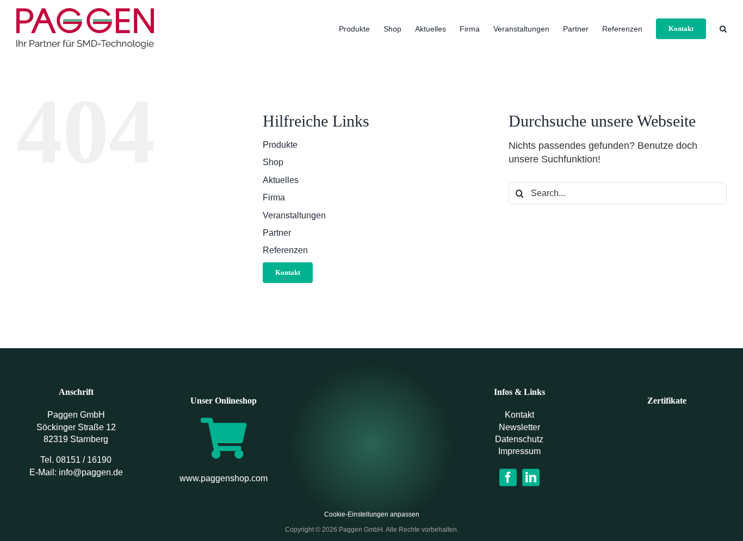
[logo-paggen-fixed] (371, 431)
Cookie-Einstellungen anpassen (371, 514)
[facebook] (508, 477)
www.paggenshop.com (223, 478)
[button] (723, 28)
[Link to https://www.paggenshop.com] (223, 438)
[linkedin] (531, 477)
